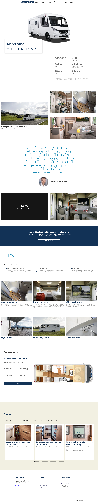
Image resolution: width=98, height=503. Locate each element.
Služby (41, 487)
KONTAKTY (73, 2)
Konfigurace (18, 383)
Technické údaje (18, 386)
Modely (41, 483)
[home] (27, 2)
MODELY (43, 2)
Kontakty (41, 489)
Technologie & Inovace (52, 2)
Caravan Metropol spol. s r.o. (20, 501)
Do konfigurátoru (49, 240)
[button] (52, 102)
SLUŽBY (66, 2)
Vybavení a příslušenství (18, 390)
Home (37, 2)
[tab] (11, 420)
